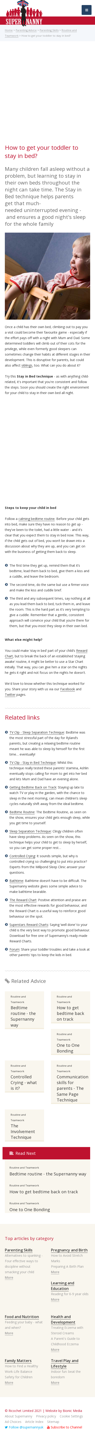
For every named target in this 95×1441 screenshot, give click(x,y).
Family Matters (18, 1360)
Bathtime (16, 880)
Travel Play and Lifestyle (64, 1363)
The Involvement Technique (23, 1131)
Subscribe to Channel (66, 1427)
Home (9, 30)
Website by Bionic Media (63, 1410)
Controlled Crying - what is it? (24, 1082)
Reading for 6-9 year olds (70, 1294)
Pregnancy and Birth (69, 1250)
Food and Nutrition (22, 1316)
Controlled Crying (22, 856)
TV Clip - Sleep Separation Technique (36, 732)
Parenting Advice (26, 30)
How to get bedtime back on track (70, 1013)
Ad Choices (13, 1421)
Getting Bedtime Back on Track (32, 787)
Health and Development (63, 1319)
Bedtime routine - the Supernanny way (23, 1016)
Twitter (10, 694)
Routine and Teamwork (18, 999)
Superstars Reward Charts (28, 924)
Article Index (34, 1421)
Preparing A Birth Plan (67, 1266)
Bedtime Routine (22, 812)
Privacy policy (46, 1416)
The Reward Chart (22, 900)
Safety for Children (19, 1377)
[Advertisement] (47, 94)
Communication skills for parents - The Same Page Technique (70, 1088)
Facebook (67, 689)
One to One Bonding (68, 1048)
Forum (14, 949)
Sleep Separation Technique (30, 831)
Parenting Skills (49, 30)
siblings (26, 365)
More (9, 1277)
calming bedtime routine (36, 519)
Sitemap (53, 1421)
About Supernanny (18, 1416)
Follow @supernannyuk (25, 1427)
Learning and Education (62, 1286)
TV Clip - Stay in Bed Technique (32, 762)
